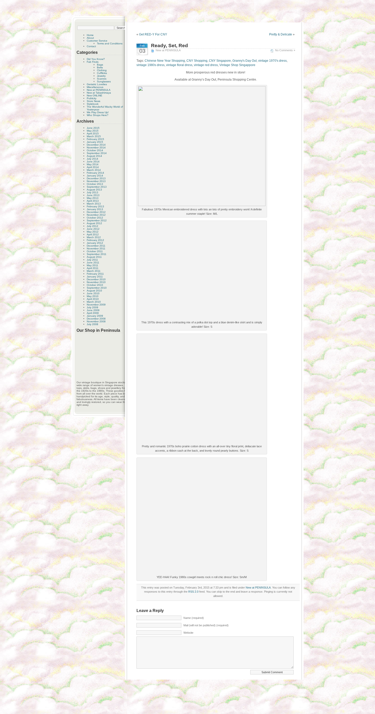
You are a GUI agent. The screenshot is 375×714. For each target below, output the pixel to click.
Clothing (102, 70)
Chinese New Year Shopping (165, 60)
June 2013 (93, 195)
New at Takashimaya (99, 92)
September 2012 (97, 220)
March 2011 (94, 271)
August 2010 (94, 290)
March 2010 (94, 301)
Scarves (101, 78)
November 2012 (96, 214)
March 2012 (94, 237)
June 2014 (93, 161)
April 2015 (93, 133)
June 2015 (93, 127)
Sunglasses (104, 81)
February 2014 (95, 172)
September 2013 (97, 186)
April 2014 (93, 167)
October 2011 (95, 251)
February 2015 (95, 139)
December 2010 (96, 279)
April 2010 (93, 299)
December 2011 (96, 245)
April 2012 (93, 234)
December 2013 (96, 178)
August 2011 (94, 257)
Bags (100, 64)
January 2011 (95, 276)
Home (90, 35)
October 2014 (95, 150)
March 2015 (94, 136)
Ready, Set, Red (169, 45)
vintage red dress (206, 65)
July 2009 (92, 307)
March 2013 (94, 203)
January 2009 (95, 315)
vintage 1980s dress (150, 65)
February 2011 (95, 273)
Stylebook (92, 104)
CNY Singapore (220, 60)
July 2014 (92, 158)
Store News (93, 101)
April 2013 (93, 200)
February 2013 (95, 206)
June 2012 (93, 228)
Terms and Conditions (109, 43)
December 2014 (96, 144)
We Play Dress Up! (98, 112)
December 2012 (96, 212)
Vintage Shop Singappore (237, 65)
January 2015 (95, 142)
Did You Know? (96, 59)
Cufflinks (102, 73)
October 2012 (95, 217)
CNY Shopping (196, 60)
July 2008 (92, 324)
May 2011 (92, 265)
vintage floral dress (179, 65)
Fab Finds (92, 61)
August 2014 (94, 156)
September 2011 (96, 254)
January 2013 (95, 209)
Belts (100, 67)
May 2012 (92, 231)
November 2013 (96, 181)
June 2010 (93, 293)
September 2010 (97, 287)
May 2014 (92, 164)
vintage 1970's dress (272, 60)
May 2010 (92, 296)
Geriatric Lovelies (97, 84)
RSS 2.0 (193, 591)
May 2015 (92, 130)
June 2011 (93, 262)
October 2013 (95, 184)
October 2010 (95, 285)
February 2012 (95, 240)
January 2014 (95, 175)
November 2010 (96, 282)
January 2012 (95, 242)
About (90, 37)
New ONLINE (94, 95)
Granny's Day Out (244, 60)
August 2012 (94, 223)
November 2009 (96, 304)
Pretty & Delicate (280, 34)
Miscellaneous (95, 87)
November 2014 (96, 147)
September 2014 (97, 153)
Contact (91, 46)
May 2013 (92, 198)
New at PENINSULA (98, 89)
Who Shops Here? (97, 115)
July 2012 (92, 226)
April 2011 (92, 268)
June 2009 (93, 310)
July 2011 (92, 259)
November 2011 (96, 248)
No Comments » (285, 50)
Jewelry (101, 75)
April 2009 (93, 313)
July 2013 (92, 192)
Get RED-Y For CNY (153, 34)
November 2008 (96, 321)
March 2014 (94, 170)
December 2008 (96, 318)
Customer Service (97, 40)
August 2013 (94, 189)
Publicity (91, 98)
